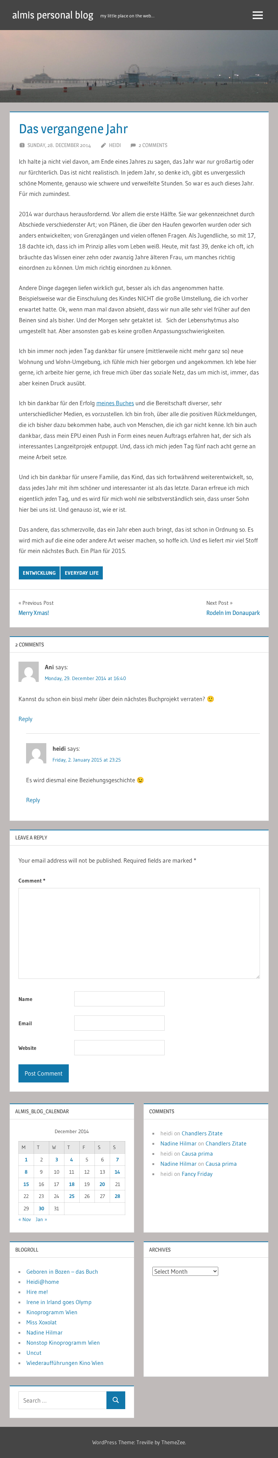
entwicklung (39, 573)
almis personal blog (52, 15)
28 (117, 1196)
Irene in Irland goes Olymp (59, 1302)
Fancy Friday (197, 1173)
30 (41, 1208)
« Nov (24, 1219)
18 (72, 1184)
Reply (25, 718)
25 (72, 1196)
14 (117, 1172)
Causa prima (197, 1153)
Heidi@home (42, 1281)
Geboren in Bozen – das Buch (62, 1271)
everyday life (82, 573)
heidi (115, 145)
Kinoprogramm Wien (51, 1312)
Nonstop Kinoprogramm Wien (63, 1342)
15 (26, 1184)
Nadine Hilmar (178, 1143)
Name (25, 999)
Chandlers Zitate (202, 1133)
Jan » (41, 1219)
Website (27, 1047)
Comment (31, 880)
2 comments (153, 145)
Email (25, 1023)
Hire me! (37, 1291)
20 (102, 1184)
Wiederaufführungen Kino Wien (65, 1362)
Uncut (34, 1352)
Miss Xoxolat (41, 1322)
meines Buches (115, 403)
